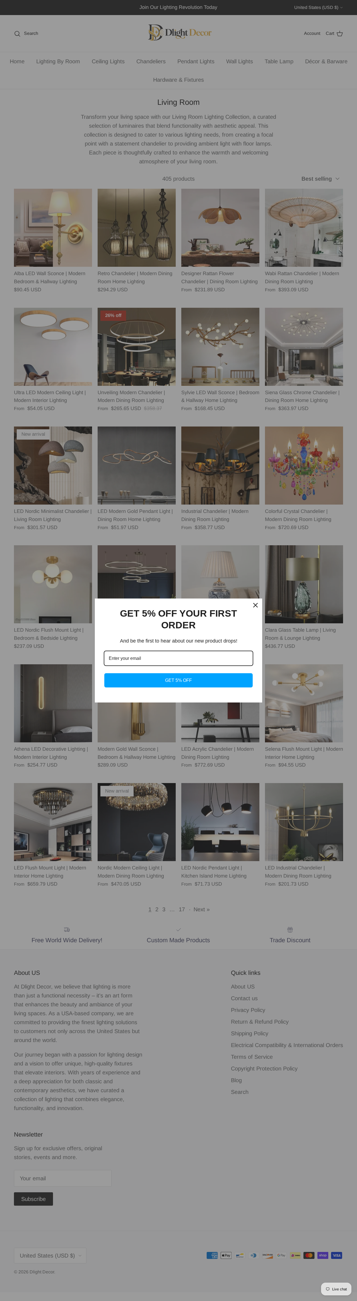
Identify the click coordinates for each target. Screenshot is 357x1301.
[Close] (255, 605)
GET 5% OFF (178, 680)
